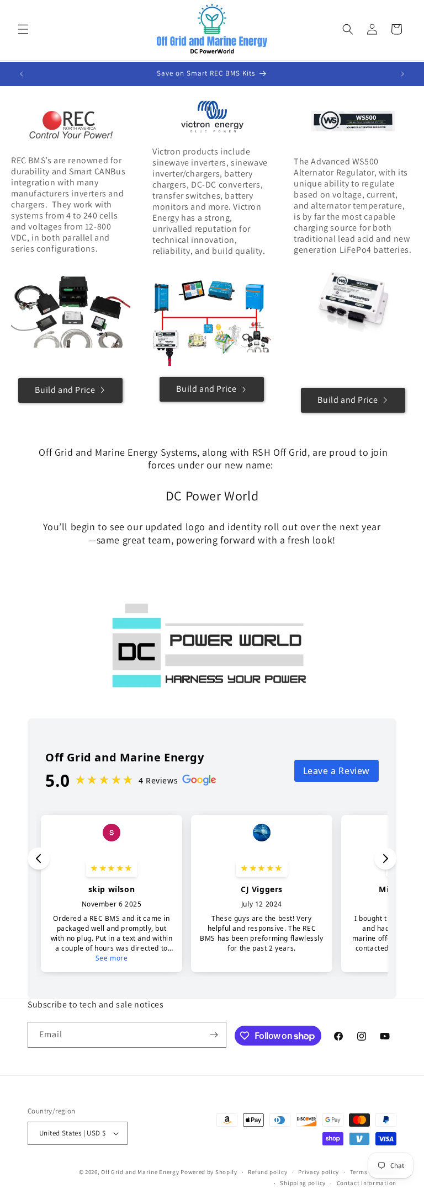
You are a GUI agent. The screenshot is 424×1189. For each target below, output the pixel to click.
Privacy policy (318, 1172)
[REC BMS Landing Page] (70, 124)
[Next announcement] (402, 74)
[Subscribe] (214, 1035)
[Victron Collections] (211, 116)
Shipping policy (303, 1183)
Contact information (366, 1183)
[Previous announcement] (21, 74)
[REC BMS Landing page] (70, 308)
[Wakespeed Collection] (353, 121)
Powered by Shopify (209, 1172)
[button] (23, 29)
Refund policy (267, 1172)
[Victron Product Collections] (212, 322)
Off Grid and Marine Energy (140, 1172)
